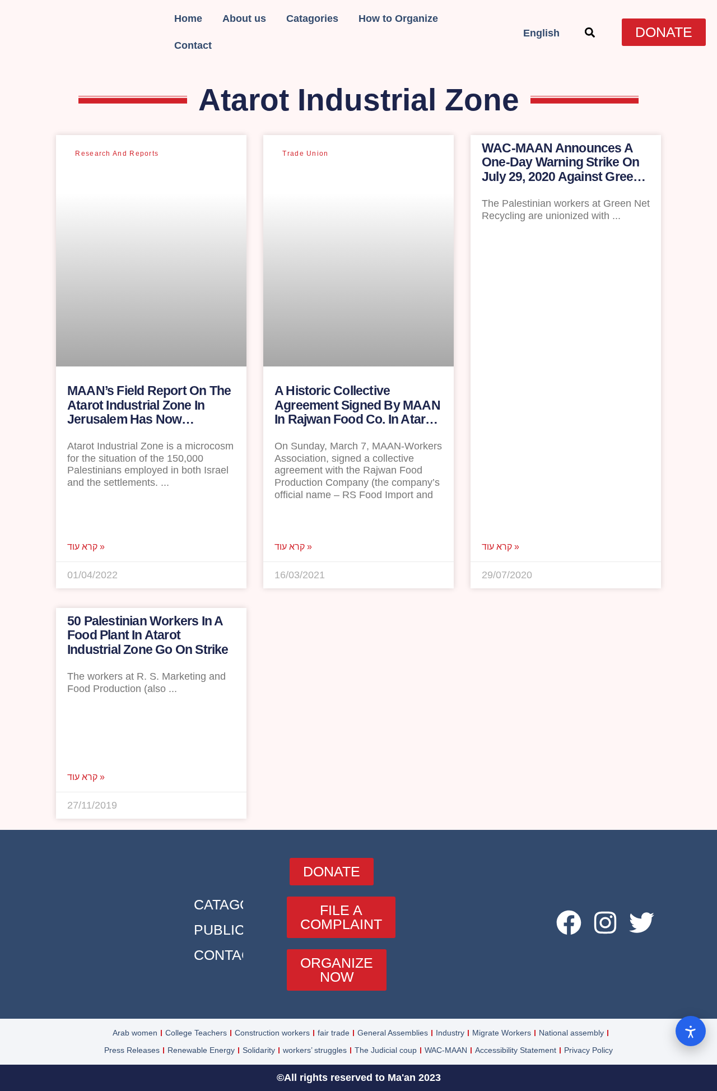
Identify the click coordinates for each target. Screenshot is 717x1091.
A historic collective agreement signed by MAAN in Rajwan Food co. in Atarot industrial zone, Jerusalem (357, 411)
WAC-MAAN (446, 1050)
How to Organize (398, 18)
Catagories (312, 18)
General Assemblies (392, 1032)
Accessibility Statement (515, 1050)
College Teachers (196, 1032)
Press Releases (132, 1050)
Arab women (135, 1032)
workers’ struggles (315, 1050)
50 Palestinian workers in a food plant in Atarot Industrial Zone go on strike (148, 635)
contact (227, 955)
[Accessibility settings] (691, 1031)
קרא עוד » (86, 546)
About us (244, 18)
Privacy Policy (588, 1050)
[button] (589, 32)
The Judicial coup (386, 1050)
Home (188, 18)
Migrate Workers (501, 1032)
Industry (450, 1032)
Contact (193, 45)
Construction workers (272, 1032)
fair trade (334, 1032)
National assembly (571, 1032)
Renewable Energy (201, 1050)
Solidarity (259, 1050)
